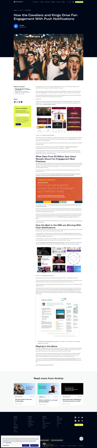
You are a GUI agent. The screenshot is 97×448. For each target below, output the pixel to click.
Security (56, 445)
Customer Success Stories (46, 423)
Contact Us (15, 428)
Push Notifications (59, 418)
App (57, 424)
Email (58, 421)
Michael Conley (44, 92)
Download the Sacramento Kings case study (47, 341)
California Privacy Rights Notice (72, 445)
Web (57, 426)
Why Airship (16, 418)
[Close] (38, 437)
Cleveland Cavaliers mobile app (48, 135)
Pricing (15, 430)
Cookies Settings (80, 445)
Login (79, 424)
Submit (17, 124)
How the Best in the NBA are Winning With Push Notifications (22, 92)
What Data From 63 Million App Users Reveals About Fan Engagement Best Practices (23, 89)
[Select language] (73, 2)
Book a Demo (16, 431)
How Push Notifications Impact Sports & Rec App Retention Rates (63, 358)
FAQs (14, 421)
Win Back (29, 426)
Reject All (25, 445)
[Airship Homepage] (18, 2)
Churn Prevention (30, 424)
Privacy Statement (62, 445)
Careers (15, 423)
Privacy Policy (26, 120)
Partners (44, 424)
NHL (62, 216)
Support (44, 427)
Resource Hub (45, 418)
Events (44, 421)
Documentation (45, 426)
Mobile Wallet (59, 423)
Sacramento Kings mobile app (48, 275)
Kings (71, 233)
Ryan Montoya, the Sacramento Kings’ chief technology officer (52, 242)
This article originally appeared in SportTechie (44, 364)
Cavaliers (66, 233)
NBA (60, 216)
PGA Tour (65, 216)
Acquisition (30, 418)
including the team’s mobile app (71, 146)
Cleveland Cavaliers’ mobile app (50, 104)
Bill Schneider (72, 139)
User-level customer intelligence (67, 289)
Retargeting (30, 423)
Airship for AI (16, 424)
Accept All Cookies (34, 445)
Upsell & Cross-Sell (31, 421)
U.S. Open (71, 216)
